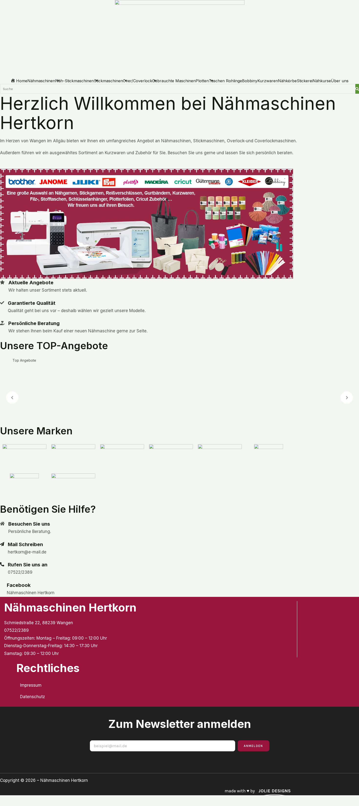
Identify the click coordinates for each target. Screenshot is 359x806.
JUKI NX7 (164, 381)
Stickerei (305, 80)
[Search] (357, 89)
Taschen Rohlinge (225, 80)
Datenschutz (32, 696)
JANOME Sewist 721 (127, 381)
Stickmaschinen (108, 80)
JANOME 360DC (157, 408)
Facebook (19, 585)
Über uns (339, 80)
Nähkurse (322, 80)
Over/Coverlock (137, 80)
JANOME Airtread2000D (242, 381)
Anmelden (253, 746)
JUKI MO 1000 (193, 381)
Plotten (202, 80)
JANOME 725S (119, 408)
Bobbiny (249, 80)
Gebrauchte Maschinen (174, 80)
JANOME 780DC (20, 408)
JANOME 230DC (198, 408)
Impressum (31, 685)
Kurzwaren (267, 80)
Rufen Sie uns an (27, 565)
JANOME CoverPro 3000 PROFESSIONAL (51, 381)
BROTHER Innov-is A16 (246, 408)
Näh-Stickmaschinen (74, 80)
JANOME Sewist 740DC (71, 408)
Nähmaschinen (41, 80)
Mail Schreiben (25, 544)
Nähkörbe (287, 80)
